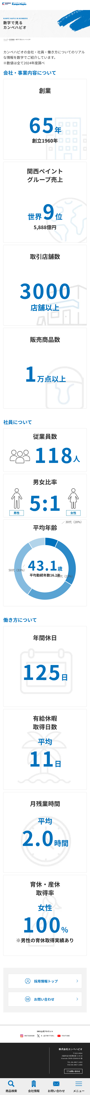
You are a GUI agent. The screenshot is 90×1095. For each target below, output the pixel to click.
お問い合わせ (44, 999)
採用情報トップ (46, 981)
